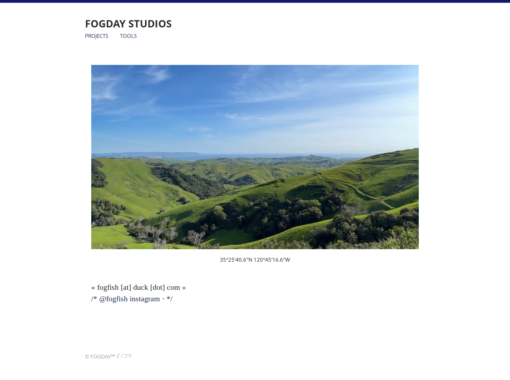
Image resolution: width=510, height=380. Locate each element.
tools (128, 34)
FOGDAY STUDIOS (128, 23)
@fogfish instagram (129, 298)
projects (96, 34)
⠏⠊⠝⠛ (124, 356)
